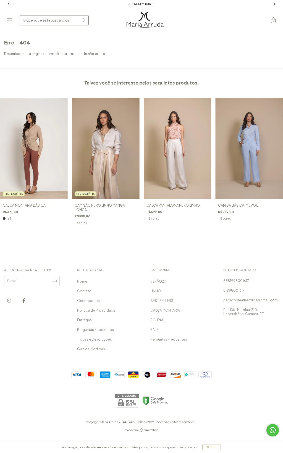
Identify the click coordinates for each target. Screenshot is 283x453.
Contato (84, 291)
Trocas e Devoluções (94, 339)
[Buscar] (83, 20)
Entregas (84, 320)
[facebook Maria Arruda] (24, 301)
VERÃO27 (158, 281)
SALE (154, 330)
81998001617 (234, 290)
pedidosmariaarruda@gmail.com (250, 300)
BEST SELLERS (161, 301)
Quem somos (88, 301)
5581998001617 (236, 281)
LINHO (155, 291)
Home (82, 281)
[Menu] (9, 21)
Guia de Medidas (91, 349)
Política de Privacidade (96, 310)
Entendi (211, 447)
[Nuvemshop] (141, 431)
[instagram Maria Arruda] (9, 301)
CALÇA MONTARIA (165, 310)
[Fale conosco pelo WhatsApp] (272, 430)
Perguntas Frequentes (95, 330)
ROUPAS (157, 320)
